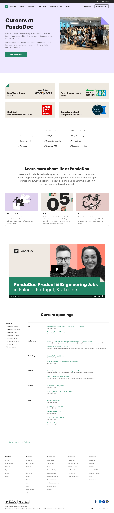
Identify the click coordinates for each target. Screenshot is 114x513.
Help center (105, 1)
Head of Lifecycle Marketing (56, 356)
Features (8, 466)
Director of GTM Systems (55, 385)
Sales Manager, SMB (54, 411)
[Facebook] (96, 508)
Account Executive (53, 400)
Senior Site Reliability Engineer (57, 346)
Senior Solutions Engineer (56, 417)
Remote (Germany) (14, 329)
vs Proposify (72, 470)
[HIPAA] (96, 502)
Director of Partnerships (55, 406)
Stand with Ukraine (95, 470)
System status (51, 479)
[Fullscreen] (103, 296)
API (61, 6)
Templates (50, 463)
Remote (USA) (12, 344)
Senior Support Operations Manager (59, 391)
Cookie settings (21, 508)
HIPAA (7, 476)
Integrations (9, 463)
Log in (98, 1)
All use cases (30, 493)
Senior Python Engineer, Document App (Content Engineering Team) (70, 341)
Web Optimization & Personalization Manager (62, 361)
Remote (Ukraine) (13, 341)
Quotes (28, 466)
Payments (29, 473)
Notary (28, 479)
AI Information (61, 508)
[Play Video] (11, 296)
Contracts (29, 470)
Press (91, 476)
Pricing (67, 6)
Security (7, 473)
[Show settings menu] (99, 296)
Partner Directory (52, 486)
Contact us (92, 479)
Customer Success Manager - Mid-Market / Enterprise (65, 326)
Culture (91, 463)
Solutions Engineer (53, 423)
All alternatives (73, 476)
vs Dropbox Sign (73, 463)
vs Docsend (71, 473)
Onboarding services (53, 483)
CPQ (27, 486)
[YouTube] (108, 508)
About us (92, 460)
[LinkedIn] (92, 508)
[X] (100, 508)
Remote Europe (12, 347)
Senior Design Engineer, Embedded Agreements (63, 371)
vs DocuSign (72, 460)
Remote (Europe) (13, 326)
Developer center (52, 476)
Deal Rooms (30, 489)
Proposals (29, 460)
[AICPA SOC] (100, 502)
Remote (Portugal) (13, 335)
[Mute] (95, 296)
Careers (91, 466)
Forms (28, 476)
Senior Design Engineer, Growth (58, 376)
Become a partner (94, 473)
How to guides (51, 473)
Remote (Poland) (13, 332)
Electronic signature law (54, 470)
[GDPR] (103, 502)
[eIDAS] (107, 502)
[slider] (55, 296)
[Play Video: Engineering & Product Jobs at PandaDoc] (57, 269)
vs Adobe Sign (72, 466)
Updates (7, 470)
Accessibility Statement (32, 508)
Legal (15, 508)
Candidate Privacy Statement (20, 442)
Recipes (49, 489)
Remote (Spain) (13, 338)
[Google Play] (11, 502)
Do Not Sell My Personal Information (48, 508)
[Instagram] (104, 508)
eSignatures (30, 463)
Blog (48, 466)
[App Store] (23, 502)
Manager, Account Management (58, 332)
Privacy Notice (9, 508)
